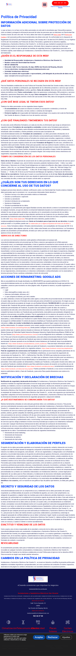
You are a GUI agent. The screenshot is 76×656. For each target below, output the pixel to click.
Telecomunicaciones (28, 628)
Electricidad (38, 628)
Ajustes (66, 637)
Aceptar (39, 637)
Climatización (9, 628)
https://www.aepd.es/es (17, 219)
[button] (44, 4)
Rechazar (53, 637)
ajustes (24, 640)
